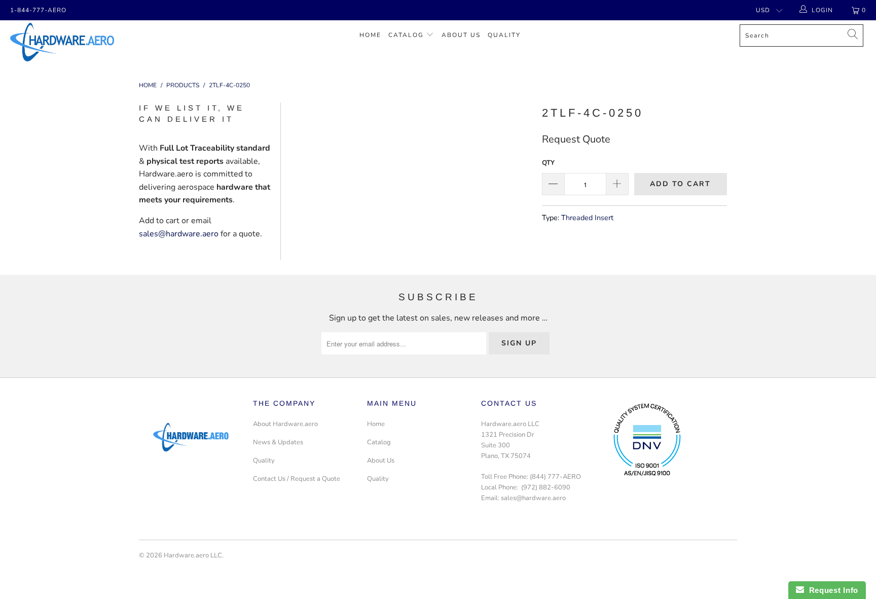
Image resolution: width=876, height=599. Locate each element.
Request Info (831, 590)
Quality (504, 35)
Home (370, 35)
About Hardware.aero (285, 424)
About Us (461, 35)
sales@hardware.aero (178, 233)
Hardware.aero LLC (193, 555)
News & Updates (278, 442)
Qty (548, 162)
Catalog (406, 35)
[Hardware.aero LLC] (75, 42)
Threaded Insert (587, 218)
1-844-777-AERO (38, 10)
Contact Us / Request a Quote (296, 478)
